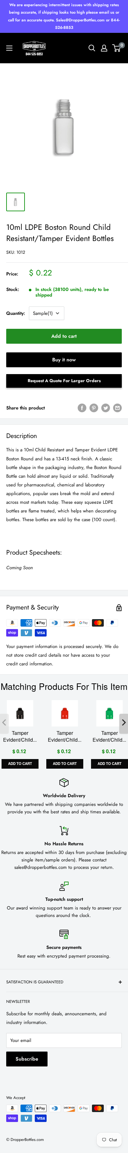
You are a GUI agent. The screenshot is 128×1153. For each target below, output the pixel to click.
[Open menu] (9, 48)
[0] (117, 48)
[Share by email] (117, 408)
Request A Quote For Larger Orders (64, 381)
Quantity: (15, 313)
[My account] (104, 48)
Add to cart (64, 336)
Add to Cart (20, 763)
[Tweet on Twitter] (105, 408)
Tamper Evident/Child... (20, 736)
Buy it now (64, 359)
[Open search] (92, 48)
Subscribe (27, 1058)
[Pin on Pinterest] (93, 408)
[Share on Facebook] (82, 408)
